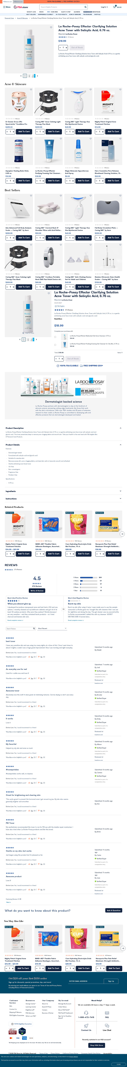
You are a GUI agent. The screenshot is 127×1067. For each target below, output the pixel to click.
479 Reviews (108, 541)
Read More (58, 319)
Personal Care (9, 18)
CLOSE (119, 1064)
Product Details (13, 445)
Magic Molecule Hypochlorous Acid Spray (77, 172)
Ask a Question (113, 910)
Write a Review (37, 591)
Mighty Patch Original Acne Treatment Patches (105, 123)
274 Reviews (71, 37)
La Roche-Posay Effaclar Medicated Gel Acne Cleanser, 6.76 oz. (90, 336)
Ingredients (11, 491)
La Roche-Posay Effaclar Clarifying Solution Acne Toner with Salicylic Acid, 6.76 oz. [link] (57, 18)
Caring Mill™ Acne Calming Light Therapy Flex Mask (48, 123)
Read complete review (15, 620)
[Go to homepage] (21, 7)
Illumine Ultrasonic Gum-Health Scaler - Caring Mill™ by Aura (107, 278)
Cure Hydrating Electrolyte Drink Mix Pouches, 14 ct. (78, 545)
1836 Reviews (78, 541)
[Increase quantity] (66, 47)
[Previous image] (21, 75)
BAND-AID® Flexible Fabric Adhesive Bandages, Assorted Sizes (47, 545)
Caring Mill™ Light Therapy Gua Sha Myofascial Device (77, 123)
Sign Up (111, 981)
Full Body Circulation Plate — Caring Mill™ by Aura (106, 229)
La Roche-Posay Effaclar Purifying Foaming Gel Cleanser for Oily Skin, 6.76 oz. (47, 172)
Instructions (11, 499)
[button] (19, 102)
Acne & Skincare (22, 18)
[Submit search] (85, 7)
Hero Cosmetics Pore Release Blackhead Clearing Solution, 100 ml (108, 172)
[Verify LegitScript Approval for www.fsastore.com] (22, 1031)
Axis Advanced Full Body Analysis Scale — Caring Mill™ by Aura (18, 229)
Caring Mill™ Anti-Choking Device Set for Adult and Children (78, 278)
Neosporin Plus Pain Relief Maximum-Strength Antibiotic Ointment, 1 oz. (107, 545)
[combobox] (63, 7)
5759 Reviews (18, 541)
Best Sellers (12, 190)
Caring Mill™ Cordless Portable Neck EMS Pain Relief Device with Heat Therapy (48, 278)
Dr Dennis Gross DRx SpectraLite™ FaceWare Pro (16, 123)
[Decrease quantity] (60, 47)
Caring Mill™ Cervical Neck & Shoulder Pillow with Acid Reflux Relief (47, 229)
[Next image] (37, 75)
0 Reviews (17, 118)
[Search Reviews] (34, 628)
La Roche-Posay (71, 34)
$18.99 (62, 41)
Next (8, 902)
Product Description (15, 428)
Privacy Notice (73, 1056)
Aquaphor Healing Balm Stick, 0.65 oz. (17, 172)
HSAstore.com (18, 2)
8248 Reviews (48, 541)
